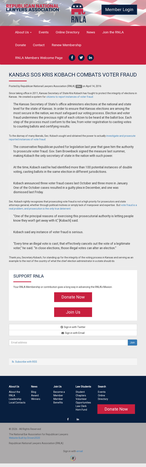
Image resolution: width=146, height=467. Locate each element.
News (91, 32)
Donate (20, 45)
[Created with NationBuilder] (73, 458)
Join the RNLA (113, 32)
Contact (39, 45)
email (80, 451)
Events (44, 32)
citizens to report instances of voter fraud (69, 96)
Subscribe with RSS (26, 361)
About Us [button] (22, 32)
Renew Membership (66, 45)
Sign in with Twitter (74, 327)
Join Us (73, 312)
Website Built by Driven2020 (24, 437)
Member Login (119, 9)
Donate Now (73, 297)
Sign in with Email (74, 333)
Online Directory (67, 32)
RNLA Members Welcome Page (38, 58)
